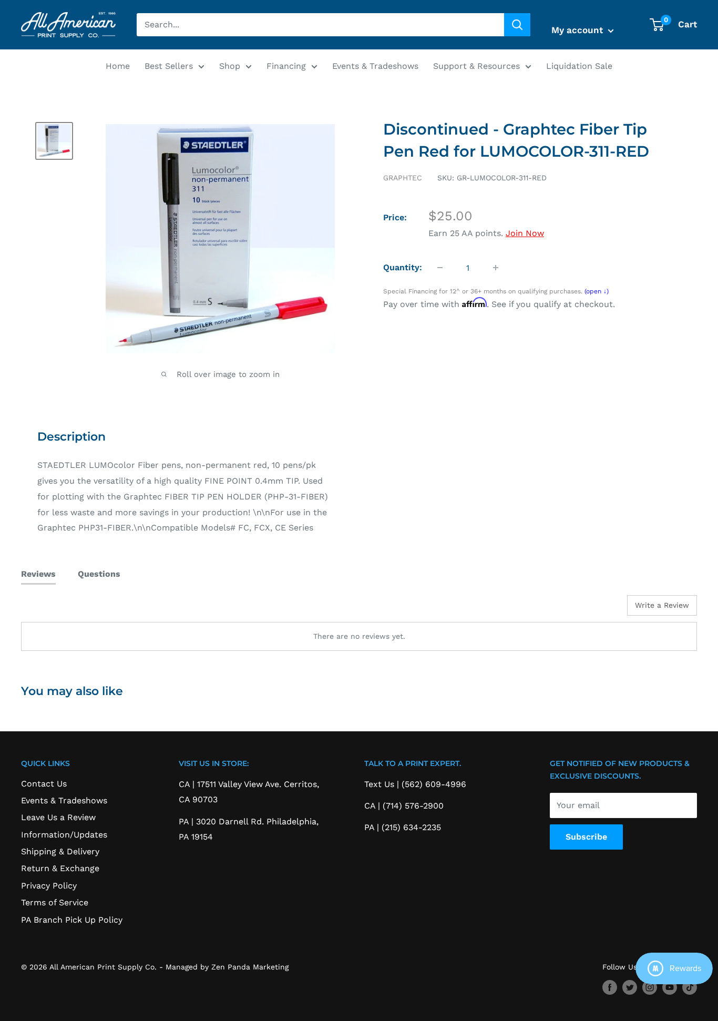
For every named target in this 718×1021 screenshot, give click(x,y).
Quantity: (402, 267)
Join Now (525, 233)
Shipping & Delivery (60, 851)
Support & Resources (476, 66)
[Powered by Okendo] (68, 609)
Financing (286, 66)
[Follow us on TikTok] (689, 987)
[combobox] (320, 24)
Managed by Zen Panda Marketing (227, 967)
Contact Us (44, 784)
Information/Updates (64, 835)
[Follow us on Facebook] (609, 987)
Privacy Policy (49, 886)
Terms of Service (54, 902)
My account (578, 30)
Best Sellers (169, 66)
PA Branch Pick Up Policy (71, 920)
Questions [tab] (99, 574)
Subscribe (586, 837)
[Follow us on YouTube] (669, 987)
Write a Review (662, 605)
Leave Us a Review (58, 817)
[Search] (517, 24)
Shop (229, 66)
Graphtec (402, 177)
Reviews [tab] (38, 574)
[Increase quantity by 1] (496, 268)
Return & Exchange (60, 868)
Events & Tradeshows (375, 66)
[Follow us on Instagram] (649, 987)
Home (118, 66)
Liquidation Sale (579, 66)
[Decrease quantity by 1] (440, 268)
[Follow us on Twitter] (629, 987)
